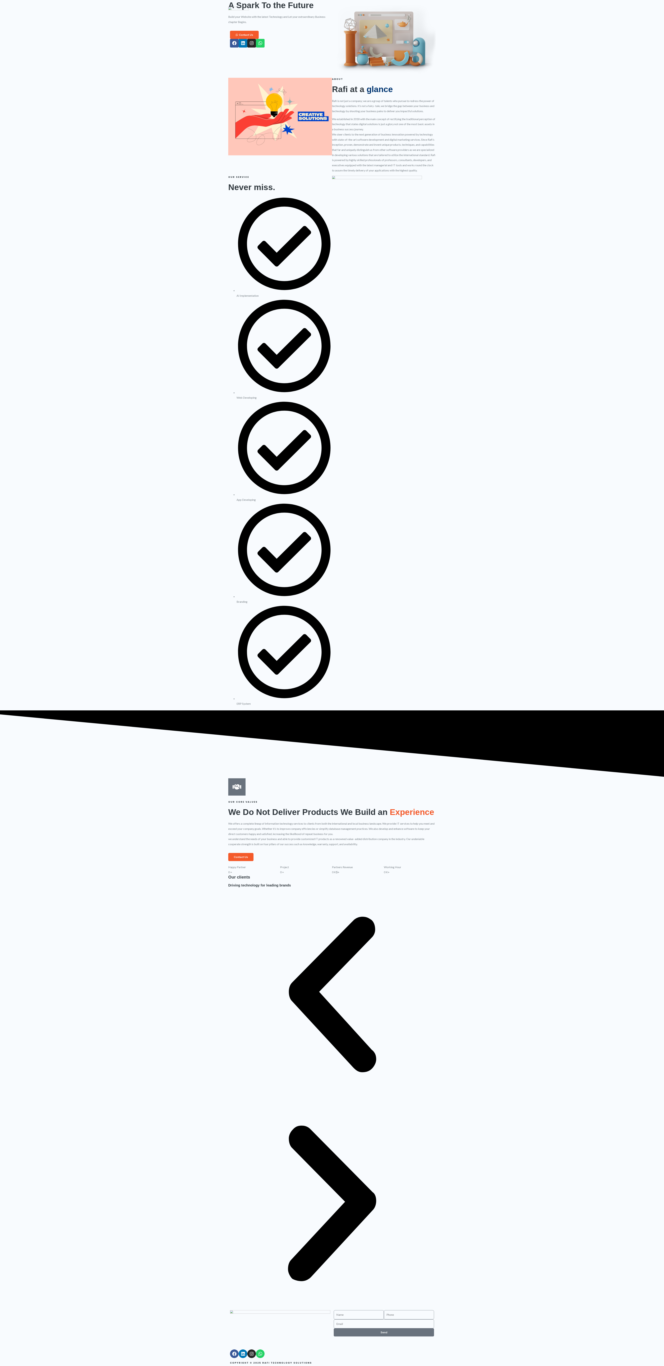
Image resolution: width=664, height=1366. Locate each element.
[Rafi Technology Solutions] (238, 10)
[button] (332, 995)
